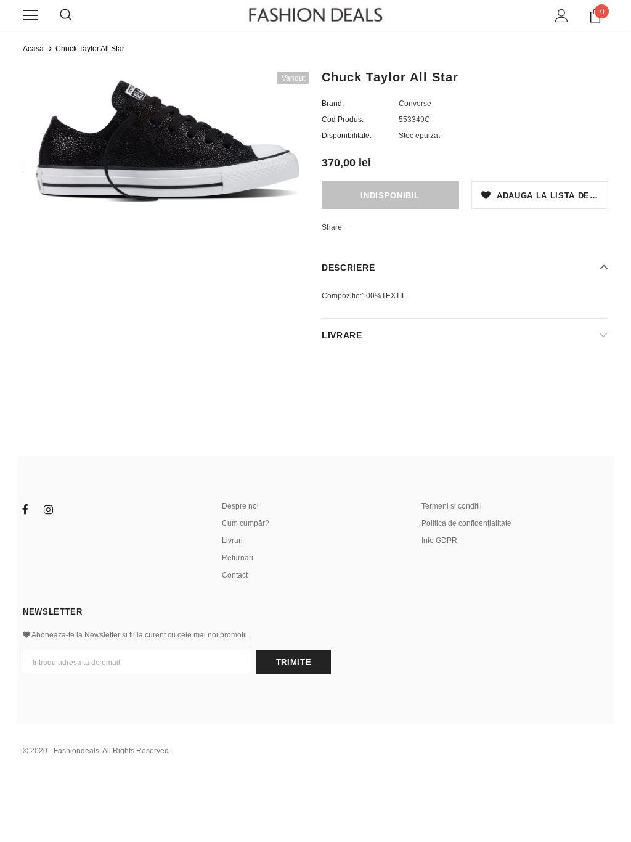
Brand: (333, 103)
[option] (166, 142)
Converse (415, 103)
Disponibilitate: (347, 135)
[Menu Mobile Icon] (30, 15)
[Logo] (315, 15)
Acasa (33, 48)
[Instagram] (48, 509)
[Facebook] (25, 509)
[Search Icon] (66, 15)
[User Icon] (561, 15)
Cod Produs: (343, 119)
